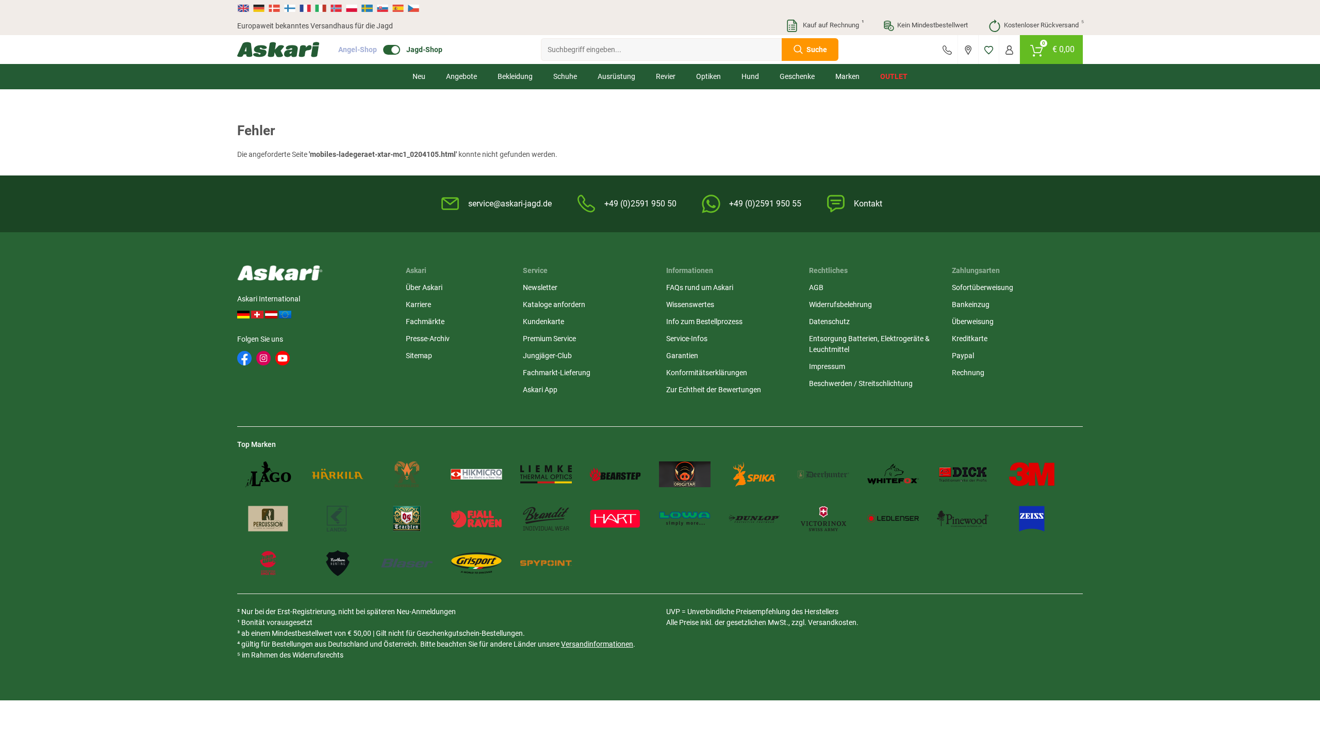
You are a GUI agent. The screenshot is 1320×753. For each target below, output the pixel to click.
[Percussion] (268, 519)
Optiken (708, 76)
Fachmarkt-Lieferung (556, 373)
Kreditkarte (969, 338)
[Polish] (351, 8)
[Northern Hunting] (338, 563)
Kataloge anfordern (554, 304)
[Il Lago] (268, 474)
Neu (418, 76)
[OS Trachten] (407, 519)
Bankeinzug (970, 304)
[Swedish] (367, 8)
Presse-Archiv (428, 338)
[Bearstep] (615, 474)
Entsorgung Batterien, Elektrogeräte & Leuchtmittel (869, 344)
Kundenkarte (543, 321)
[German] (259, 8)
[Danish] (274, 8)
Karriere (418, 304)
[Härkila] (338, 474)
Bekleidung (515, 76)
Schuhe (565, 76)
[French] (305, 8)
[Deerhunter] (823, 474)
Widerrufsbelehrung (840, 304)
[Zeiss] (1032, 519)
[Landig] (338, 519)
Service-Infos (686, 338)
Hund (750, 76)
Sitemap (419, 355)
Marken (847, 76)
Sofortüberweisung (982, 287)
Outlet (894, 76)
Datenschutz (829, 321)
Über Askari (424, 287)
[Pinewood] (962, 519)
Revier (665, 76)
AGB (816, 287)
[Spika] (754, 474)
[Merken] (989, 49)
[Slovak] (382, 8)
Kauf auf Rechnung (832, 24)
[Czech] (413, 8)
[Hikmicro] (476, 474)
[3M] (1032, 474)
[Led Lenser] (893, 519)
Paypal (963, 355)
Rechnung (968, 373)
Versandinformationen (597, 644)
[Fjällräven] (476, 519)
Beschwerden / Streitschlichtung (861, 383)
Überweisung (973, 321)
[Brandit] (546, 519)
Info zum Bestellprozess (704, 321)
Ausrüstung (616, 76)
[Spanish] (398, 8)
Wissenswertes (690, 304)
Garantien (682, 355)
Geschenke (797, 76)
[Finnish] (290, 8)
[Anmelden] (1009, 49)
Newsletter (540, 287)
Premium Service (549, 338)
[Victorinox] (823, 519)
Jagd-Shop (424, 49)
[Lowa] (685, 519)
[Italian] (320, 8)
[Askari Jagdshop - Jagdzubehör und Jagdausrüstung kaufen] (278, 49)
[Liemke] (546, 474)
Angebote (461, 76)
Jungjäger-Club (547, 355)
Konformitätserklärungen (706, 373)
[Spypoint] (546, 563)
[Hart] (615, 519)
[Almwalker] (407, 474)
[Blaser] (407, 563)
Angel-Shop (357, 49)
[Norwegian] (336, 8)
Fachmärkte (425, 321)
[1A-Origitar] (685, 474)
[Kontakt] (947, 49)
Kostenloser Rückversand (1043, 24)
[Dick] (962, 474)
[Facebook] (244, 358)
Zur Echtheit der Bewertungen (713, 390)
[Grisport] (476, 563)
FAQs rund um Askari (699, 287)
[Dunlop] (754, 519)
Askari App (540, 390)
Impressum (827, 366)
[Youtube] (282, 358)
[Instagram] (263, 358)
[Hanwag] (268, 563)
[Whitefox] (893, 474)
